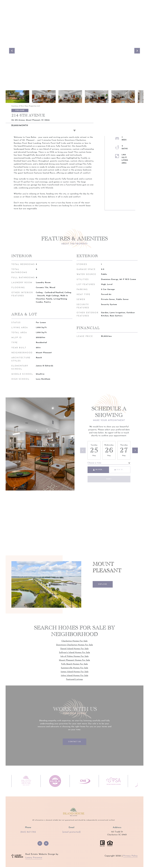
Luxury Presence (33, 858)
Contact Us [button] (74, 742)
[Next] (135, 450)
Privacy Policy (130, 856)
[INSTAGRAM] (39, 843)
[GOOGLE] (46, 843)
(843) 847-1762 (28, 832)
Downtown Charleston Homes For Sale (74, 645)
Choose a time (94, 463)
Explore (102, 584)
